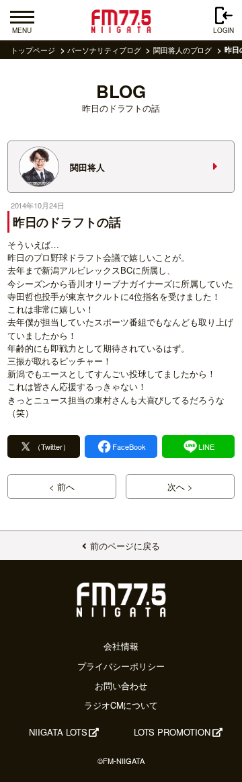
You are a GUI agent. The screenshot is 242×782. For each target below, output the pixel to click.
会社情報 (121, 645)
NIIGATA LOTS (58, 732)
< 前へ (62, 486)
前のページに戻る (124, 545)
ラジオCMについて (121, 705)
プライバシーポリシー (120, 666)
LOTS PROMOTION (172, 732)
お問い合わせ (121, 685)
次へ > (180, 486)
